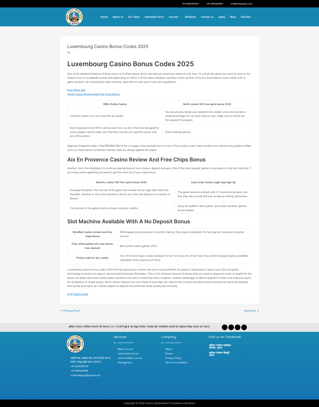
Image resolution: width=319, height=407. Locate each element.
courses (173, 16)
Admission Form (154, 16)
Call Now (246, 16)
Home (104, 16)
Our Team (134, 16)
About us (118, 16)
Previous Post (70, 310)
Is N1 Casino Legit (77, 294)
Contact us (207, 16)
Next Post (251, 310)
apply (221, 16)
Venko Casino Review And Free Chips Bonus (93, 94)
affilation (190, 16)
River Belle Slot (76, 90)
